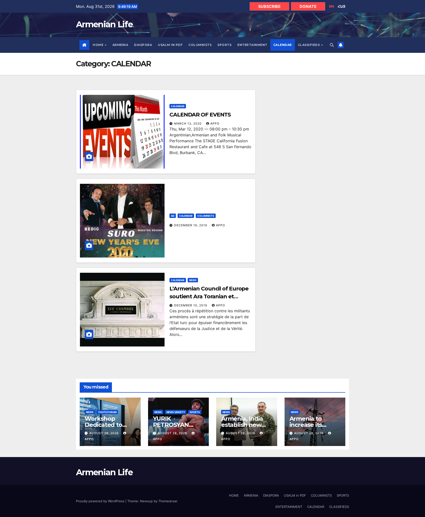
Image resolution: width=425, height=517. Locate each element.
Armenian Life (104, 24)
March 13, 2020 (188, 123)
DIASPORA (143, 45)
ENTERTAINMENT (252, 45)
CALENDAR (282, 45)
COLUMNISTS (200, 45)
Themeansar (167, 501)
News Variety (176, 412)
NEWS (193, 280)
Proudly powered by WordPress (100, 501)
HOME (98, 45)
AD (172, 215)
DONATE (308, 6)
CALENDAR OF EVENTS (200, 114)
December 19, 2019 (191, 225)
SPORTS (224, 45)
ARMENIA (120, 45)
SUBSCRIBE (269, 6)
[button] (332, 45)
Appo (214, 123)
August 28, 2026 (104, 433)
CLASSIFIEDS (309, 45)
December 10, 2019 (191, 305)
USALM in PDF (170, 45)
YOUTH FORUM (107, 412)
